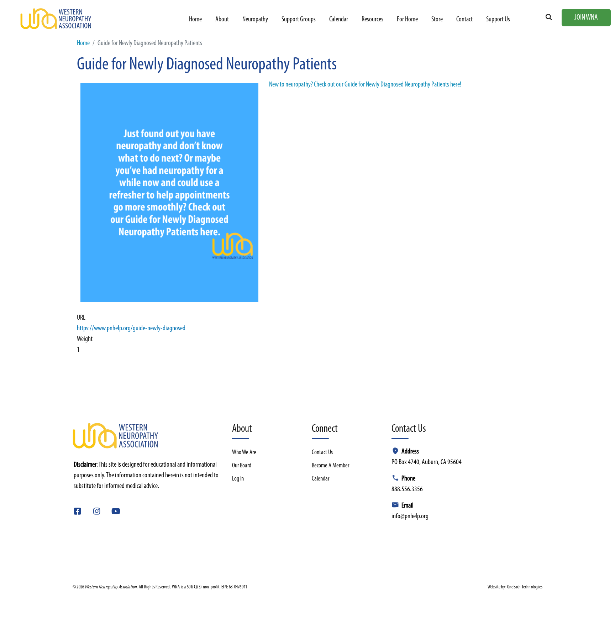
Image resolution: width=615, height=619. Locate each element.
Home (195, 19)
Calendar (338, 19)
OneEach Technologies (524, 587)
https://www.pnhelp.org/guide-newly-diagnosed (131, 328)
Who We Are (244, 453)
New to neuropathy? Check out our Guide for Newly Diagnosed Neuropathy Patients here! (365, 84)
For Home (407, 19)
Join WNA (586, 18)
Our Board (241, 466)
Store (437, 19)
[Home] (57, 18)
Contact (464, 19)
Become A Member (330, 466)
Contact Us (322, 453)
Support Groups (299, 19)
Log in (238, 479)
